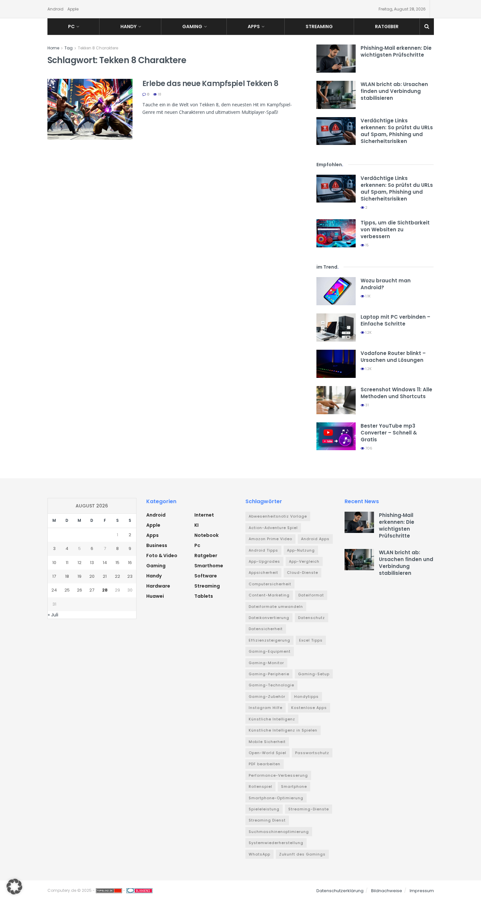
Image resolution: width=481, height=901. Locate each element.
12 (79, 562)
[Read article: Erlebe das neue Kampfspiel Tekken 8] (90, 109)
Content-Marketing (269, 595)
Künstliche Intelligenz (272, 719)
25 (67, 590)
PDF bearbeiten (264, 764)
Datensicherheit (266, 628)
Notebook (206, 535)
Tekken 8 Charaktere (98, 48)
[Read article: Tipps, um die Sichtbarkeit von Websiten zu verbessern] (336, 233)
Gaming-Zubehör (267, 696)
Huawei (155, 596)
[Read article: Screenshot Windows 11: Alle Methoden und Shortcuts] (336, 400)
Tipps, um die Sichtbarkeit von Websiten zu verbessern (395, 229)
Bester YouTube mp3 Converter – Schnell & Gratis (389, 432)
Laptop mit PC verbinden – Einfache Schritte (395, 320)
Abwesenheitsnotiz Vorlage (278, 516)
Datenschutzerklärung (340, 891)
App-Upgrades (264, 561)
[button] (14, 886)
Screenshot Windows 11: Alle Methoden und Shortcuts (396, 393)
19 (79, 576)
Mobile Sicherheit (267, 741)
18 (159, 94)
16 (130, 562)
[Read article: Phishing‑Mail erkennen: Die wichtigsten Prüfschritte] (336, 58)
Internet (204, 515)
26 (79, 590)
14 (105, 562)
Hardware (158, 586)
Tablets (203, 596)
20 (92, 576)
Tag (68, 48)
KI (196, 525)
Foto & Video (161, 555)
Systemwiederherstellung (276, 842)
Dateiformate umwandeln (276, 606)
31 (366, 405)
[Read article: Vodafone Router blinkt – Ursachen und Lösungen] (336, 364)
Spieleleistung (264, 809)
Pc (71, 26)
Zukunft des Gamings (302, 854)
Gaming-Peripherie (269, 674)
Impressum (422, 891)
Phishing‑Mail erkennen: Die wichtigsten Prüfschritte (396, 51)
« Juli (53, 614)
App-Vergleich (304, 561)
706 (368, 448)
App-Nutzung (301, 550)
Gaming (192, 26)
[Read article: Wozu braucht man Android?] (336, 291)
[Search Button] (426, 26)
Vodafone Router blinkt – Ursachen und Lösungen (393, 356)
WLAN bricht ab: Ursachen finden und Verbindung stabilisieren (394, 91)
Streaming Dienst (267, 820)
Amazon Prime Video (270, 538)
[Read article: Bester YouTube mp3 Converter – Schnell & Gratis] (336, 436)
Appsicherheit (263, 572)
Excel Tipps (311, 640)
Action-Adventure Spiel (273, 527)
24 (54, 590)
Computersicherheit (270, 584)
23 (130, 576)
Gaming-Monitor (266, 662)
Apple (73, 9)
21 (105, 576)
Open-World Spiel (267, 752)
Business (156, 545)
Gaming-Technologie (271, 685)
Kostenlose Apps (309, 707)
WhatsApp (259, 854)
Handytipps (306, 696)
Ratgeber (387, 26)
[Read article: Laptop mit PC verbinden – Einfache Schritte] (336, 327)
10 (54, 562)
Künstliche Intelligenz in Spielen (283, 730)
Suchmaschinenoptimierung (279, 831)
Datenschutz (311, 617)
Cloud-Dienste (302, 572)
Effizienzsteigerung (269, 640)
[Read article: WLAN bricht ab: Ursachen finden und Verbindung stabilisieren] (336, 95)
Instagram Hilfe (265, 707)
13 (92, 562)
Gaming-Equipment (270, 651)
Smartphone (294, 786)
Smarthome (208, 565)
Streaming (319, 26)
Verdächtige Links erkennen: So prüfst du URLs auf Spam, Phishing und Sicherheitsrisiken (397, 131)
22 (117, 576)
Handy (128, 26)
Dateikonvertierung (269, 617)
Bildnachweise (386, 891)
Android (55, 9)
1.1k (367, 296)
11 (67, 562)
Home (53, 48)
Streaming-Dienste (308, 809)
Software (205, 576)
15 (366, 245)
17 (54, 576)
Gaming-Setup (314, 674)
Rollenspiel (260, 786)
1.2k (368, 332)
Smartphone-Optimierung (276, 798)
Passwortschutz (312, 752)
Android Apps (315, 538)
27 (91, 590)
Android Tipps (263, 550)
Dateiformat (311, 595)
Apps (254, 26)
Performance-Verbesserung (278, 775)
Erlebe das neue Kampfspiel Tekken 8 (210, 84)
